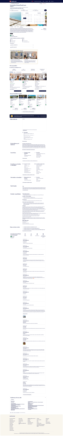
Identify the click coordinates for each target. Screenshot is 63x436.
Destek (43, 1)
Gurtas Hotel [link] (29, 409)
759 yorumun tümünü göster (13, 36)
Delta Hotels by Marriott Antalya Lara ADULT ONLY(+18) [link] (18, 408)
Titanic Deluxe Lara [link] (13, 405)
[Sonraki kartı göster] (46, 102)
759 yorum (11, 237)
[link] (44, 3)
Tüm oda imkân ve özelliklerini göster (27, 182)
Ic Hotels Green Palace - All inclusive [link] (15, 404)
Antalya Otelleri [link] (17, 412)
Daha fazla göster (24, 141)
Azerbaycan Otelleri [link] (12, 430)
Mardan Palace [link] (13, 401)
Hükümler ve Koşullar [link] (39, 419)
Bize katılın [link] (29, 420)
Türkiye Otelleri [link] (11, 419)
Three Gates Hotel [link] (13, 403)
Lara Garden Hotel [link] (30, 401)
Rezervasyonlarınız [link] (21, 419)
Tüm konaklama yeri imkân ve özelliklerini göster (29, 174)
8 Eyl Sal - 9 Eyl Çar (25, 10)
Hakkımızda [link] (47, 419)
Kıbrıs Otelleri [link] (11, 426)
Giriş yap (52, 1)
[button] (24, 16)
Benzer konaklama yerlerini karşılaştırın (28, 111)
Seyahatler (46, 1)
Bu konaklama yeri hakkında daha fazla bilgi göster (28, 149)
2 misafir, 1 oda (36, 10)
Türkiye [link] (12, 412)
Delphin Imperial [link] (30, 407)
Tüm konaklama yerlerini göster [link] (15, 3)
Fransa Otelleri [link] (11, 425)
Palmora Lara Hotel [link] (30, 404)
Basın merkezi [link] (29, 421)
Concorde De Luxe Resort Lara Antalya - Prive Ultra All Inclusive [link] (36, 405)
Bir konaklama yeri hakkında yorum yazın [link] (22, 423)
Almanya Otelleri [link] (11, 424)
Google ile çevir (25, 253)
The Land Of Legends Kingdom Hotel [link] (32, 408)
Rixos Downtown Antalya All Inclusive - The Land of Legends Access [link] (35, 402)
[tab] (12, 399)
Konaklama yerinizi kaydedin (37, 1)
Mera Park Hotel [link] (13, 409)
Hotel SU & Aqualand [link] (30, 403)
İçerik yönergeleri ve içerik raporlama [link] (41, 424)
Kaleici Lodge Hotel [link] (13, 407)
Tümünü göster (12, 43)
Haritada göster (25, 130)
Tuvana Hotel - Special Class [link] (14, 406)
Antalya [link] (15, 412)
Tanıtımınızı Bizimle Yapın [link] (30, 422)
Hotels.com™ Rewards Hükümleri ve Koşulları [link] (40, 425)
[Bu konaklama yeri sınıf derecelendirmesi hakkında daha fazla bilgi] (13, 6)
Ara (45, 10)
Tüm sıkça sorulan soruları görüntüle (26, 230)
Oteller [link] (10, 412)
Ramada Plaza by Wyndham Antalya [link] (32, 406)
